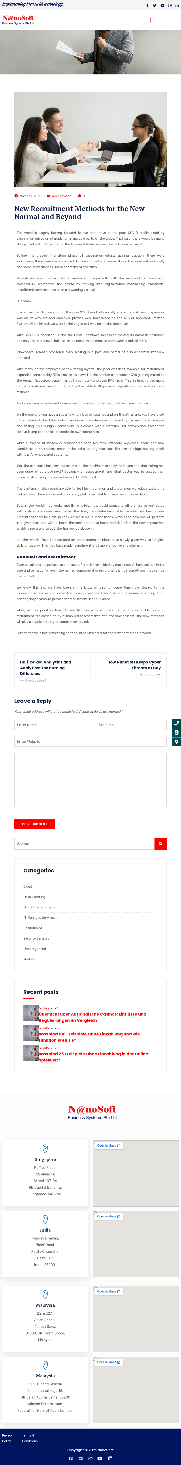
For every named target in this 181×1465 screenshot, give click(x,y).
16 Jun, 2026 (48, 1008)
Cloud (27, 887)
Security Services (36, 938)
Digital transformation (40, 907)
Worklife (29, 959)
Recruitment (61, 196)
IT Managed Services (39, 918)
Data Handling (34, 897)
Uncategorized (34, 949)
